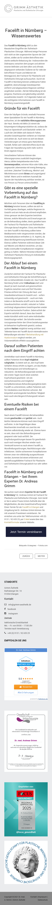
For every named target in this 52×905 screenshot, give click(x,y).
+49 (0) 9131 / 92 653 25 (19, 633)
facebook (12, 609)
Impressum (42, 897)
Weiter (41, 556)
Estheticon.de (43, 699)
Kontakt (33, 897)
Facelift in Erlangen (30, 507)
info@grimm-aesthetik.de (19, 604)
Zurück (26, 556)
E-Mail (26, 519)
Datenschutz (43, 900)
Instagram (13, 613)
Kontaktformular (11, 522)
